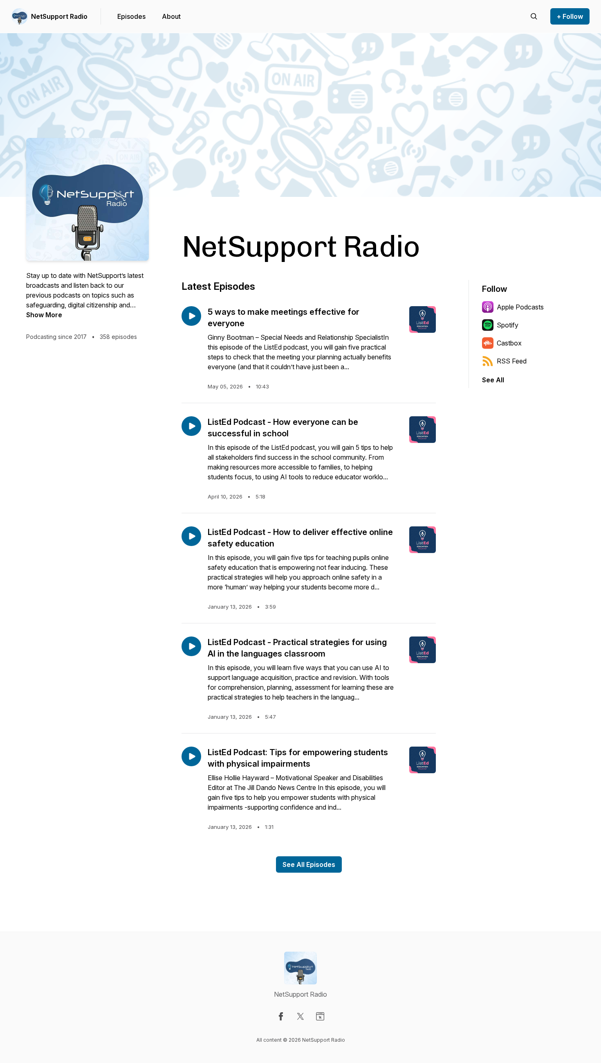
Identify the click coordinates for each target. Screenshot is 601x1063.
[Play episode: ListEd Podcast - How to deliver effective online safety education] (191, 536)
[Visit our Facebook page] (281, 1016)
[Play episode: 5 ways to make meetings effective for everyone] (191, 316)
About (171, 16)
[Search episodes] (534, 16)
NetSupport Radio (59, 16)
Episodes (131, 16)
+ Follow (570, 16)
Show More (44, 315)
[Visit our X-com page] (300, 1016)
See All (493, 380)
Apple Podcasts (520, 307)
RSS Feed (512, 361)
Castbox (509, 343)
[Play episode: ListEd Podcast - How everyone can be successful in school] (191, 426)
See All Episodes (309, 864)
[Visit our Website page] (320, 1016)
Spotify (507, 325)
